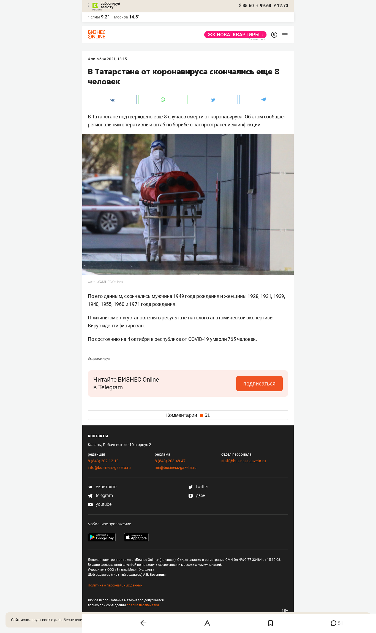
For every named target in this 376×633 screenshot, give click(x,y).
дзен (200, 495)
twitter (201, 486)
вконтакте (105, 486)
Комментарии (188, 415)
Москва (121, 17)
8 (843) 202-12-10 (103, 461)
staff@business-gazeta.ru (243, 461)
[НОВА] (234, 34)
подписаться (259, 384)
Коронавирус (99, 359)
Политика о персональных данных (115, 585)
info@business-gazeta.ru (109, 467)
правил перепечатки (143, 605)
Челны (94, 17)
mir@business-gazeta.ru (176, 467)
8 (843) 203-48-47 (170, 461)
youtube (103, 504)
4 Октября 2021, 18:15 (107, 59)
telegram (104, 495)
